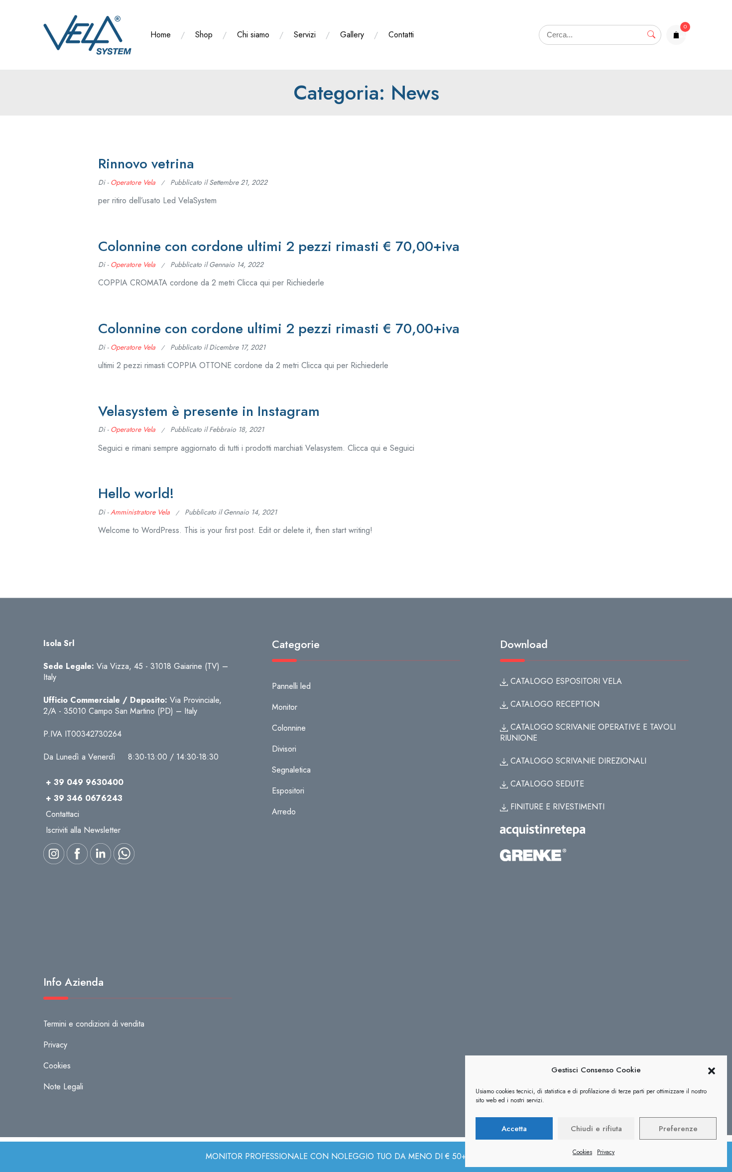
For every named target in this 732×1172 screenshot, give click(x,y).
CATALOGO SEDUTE (546, 783)
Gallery (352, 34)
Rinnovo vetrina (146, 163)
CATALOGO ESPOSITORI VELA (565, 681)
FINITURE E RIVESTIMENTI (556, 806)
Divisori (284, 749)
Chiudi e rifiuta (596, 1128)
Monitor (284, 707)
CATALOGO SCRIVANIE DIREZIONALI (577, 761)
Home (160, 34)
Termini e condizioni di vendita (93, 1024)
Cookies (582, 1152)
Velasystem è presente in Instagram (209, 411)
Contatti (401, 34)
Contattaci (62, 814)
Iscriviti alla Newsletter (83, 830)
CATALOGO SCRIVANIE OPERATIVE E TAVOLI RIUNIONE (588, 732)
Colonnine (289, 728)
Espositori (288, 790)
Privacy (605, 1152)
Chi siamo (253, 34)
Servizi (305, 34)
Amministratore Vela (140, 512)
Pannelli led (291, 686)
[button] (712, 1070)
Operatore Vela (133, 182)
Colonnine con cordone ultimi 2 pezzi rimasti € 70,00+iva (279, 246)
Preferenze (678, 1128)
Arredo (284, 811)
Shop (204, 34)
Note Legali (63, 1086)
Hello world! (136, 493)
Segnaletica (291, 770)
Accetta (514, 1128)
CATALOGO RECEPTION (554, 704)
